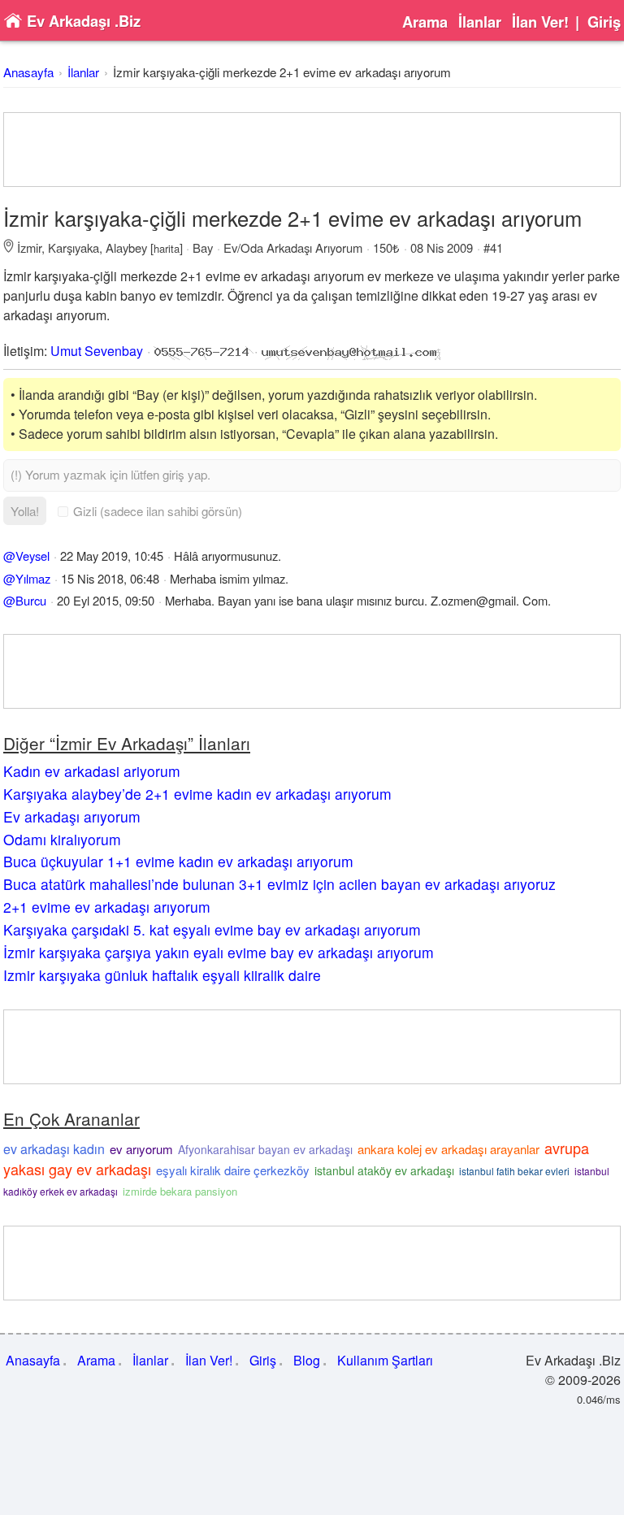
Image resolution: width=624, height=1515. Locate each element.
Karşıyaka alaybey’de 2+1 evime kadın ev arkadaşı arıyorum (197, 794)
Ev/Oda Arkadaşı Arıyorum (292, 247)
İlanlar (479, 22)
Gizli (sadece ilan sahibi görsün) (157, 510)
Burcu (30, 600)
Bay (203, 247)
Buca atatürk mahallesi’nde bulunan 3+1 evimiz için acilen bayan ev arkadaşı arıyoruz (279, 884)
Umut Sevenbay (96, 350)
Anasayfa (28, 71)
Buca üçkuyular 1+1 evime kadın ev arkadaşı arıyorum (178, 861)
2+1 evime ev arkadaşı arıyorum (106, 906)
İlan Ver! (540, 22)
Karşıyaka (73, 247)
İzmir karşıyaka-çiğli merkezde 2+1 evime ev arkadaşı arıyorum (282, 71)
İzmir (29, 247)
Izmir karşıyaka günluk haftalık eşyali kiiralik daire (162, 975)
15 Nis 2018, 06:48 (110, 578)
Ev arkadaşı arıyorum (72, 816)
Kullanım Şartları (385, 1360)
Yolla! (25, 510)
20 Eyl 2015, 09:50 (105, 600)
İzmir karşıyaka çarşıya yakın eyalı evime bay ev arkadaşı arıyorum (218, 952)
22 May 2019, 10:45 (111, 555)
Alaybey (126, 247)
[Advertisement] (312, 149)
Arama (425, 22)
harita (167, 248)
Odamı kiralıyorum (62, 839)
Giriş (604, 22)
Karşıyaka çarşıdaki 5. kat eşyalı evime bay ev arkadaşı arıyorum (212, 929)
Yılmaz (32, 578)
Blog (306, 1360)
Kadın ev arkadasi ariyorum (91, 771)
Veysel (32, 555)
